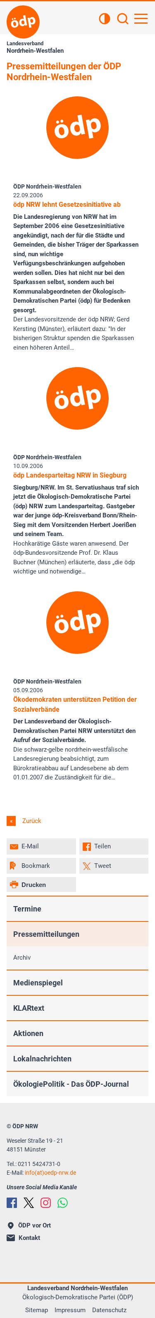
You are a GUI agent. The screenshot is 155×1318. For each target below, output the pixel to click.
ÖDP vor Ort (34, 1225)
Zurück (31, 821)
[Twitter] (29, 1203)
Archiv (22, 957)
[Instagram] (46, 1203)
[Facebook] (12, 1203)
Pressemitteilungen (46, 934)
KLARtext (28, 1008)
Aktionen (28, 1033)
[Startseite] (23, 22)
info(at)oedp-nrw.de (50, 1172)
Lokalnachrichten (42, 1058)
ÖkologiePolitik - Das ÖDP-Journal (71, 1084)
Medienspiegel (38, 982)
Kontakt (29, 1238)
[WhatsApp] (62, 1203)
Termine (27, 908)
